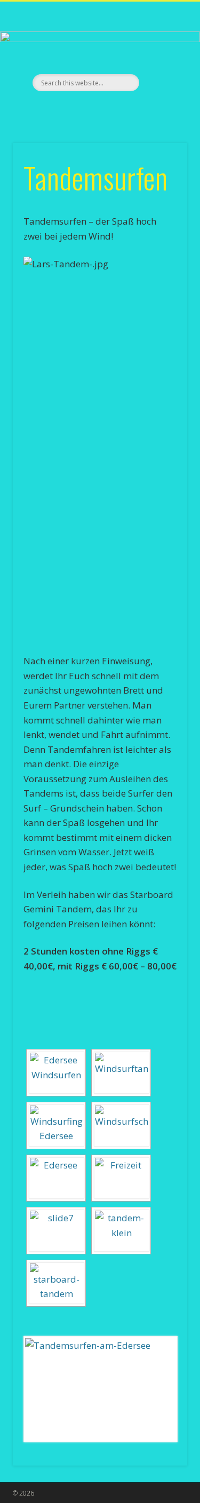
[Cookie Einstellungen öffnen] (19, 1489)
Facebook (98, 109)
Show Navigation (161, 95)
